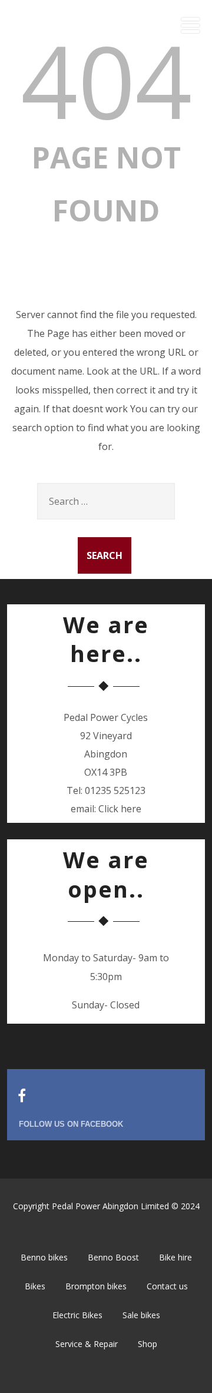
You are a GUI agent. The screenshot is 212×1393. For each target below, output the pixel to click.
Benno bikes (44, 1257)
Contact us (167, 1286)
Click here (119, 808)
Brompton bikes (96, 1286)
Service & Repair (86, 1343)
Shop (147, 1343)
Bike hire (175, 1257)
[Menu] (190, 25)
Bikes (35, 1286)
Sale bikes (141, 1315)
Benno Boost (113, 1257)
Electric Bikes (77, 1315)
